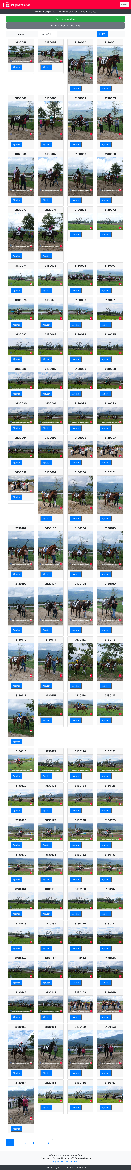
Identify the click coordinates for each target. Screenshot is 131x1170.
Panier (124, 4)
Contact (69, 1167)
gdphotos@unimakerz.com (66, 1161)
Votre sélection (65, 19)
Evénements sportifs (45, 11)
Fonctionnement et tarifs (65, 25)
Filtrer (102, 34)
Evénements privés (68, 11)
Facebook (81, 1167)
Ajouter (16, 67)
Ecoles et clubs (88, 11)
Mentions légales (53, 1167)
